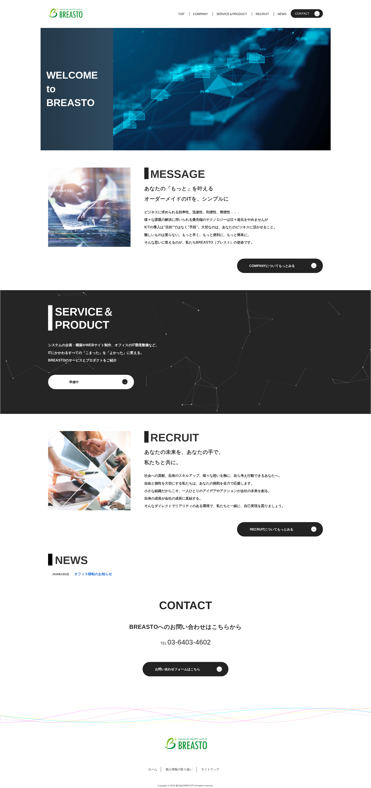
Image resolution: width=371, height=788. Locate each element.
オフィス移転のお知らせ (93, 574)
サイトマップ (210, 769)
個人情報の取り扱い (179, 769)
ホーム (152, 769)
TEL (185, 643)
